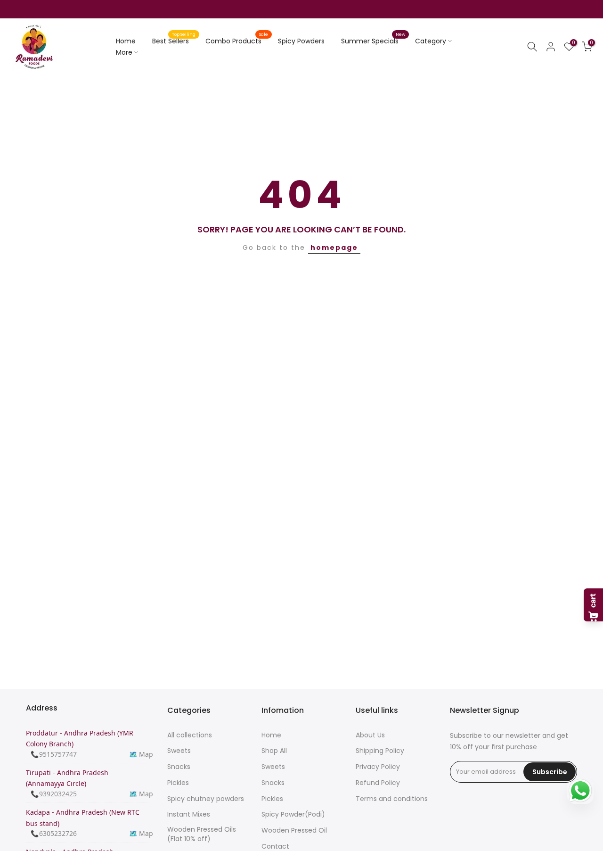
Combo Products (237, 40)
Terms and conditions (392, 798)
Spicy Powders (301, 41)
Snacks (178, 766)
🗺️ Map (141, 754)
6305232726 (58, 833)
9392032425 (58, 793)
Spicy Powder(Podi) (293, 814)
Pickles (178, 782)
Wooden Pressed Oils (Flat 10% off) (201, 834)
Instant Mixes (188, 814)
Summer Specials (373, 40)
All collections (189, 735)
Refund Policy (378, 782)
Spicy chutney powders (205, 798)
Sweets (179, 750)
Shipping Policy (380, 750)
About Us (370, 735)
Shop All (274, 750)
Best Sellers (174, 40)
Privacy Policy (378, 766)
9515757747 (58, 754)
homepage (334, 247)
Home (126, 41)
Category (430, 41)
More (124, 52)
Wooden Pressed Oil (294, 830)
